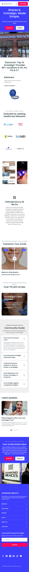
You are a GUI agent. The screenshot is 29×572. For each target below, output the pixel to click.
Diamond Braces (8, 566)
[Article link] (14, 414)
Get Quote (20, 458)
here (14, 349)
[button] (2, 4)
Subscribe (14, 544)
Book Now (9, 28)
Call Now (20, 28)
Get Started (23, 3)
